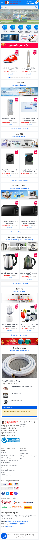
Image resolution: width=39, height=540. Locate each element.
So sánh (10, 74)
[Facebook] (3, 493)
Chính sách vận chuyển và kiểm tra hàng (9, 461)
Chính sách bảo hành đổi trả (9, 466)
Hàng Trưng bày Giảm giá (28, 31)
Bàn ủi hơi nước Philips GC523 (29, 68)
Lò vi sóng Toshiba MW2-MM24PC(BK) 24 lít (29, 222)
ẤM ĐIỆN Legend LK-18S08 (9, 273)
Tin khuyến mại (19, 348)
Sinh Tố (19, 289)
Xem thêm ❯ (19, 85)
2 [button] (12, 77)
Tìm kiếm (23, 424)
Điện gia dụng (20, 31)
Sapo (24, 537)
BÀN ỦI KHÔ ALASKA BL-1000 (10, 68)
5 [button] (19, 77)
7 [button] (25, 77)
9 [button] (29, 77)
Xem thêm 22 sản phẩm (19, 283)
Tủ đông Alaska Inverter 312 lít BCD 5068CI (29, 119)
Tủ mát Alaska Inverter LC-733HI (10, 119)
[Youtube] (11, 493)
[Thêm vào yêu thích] (6, 58)
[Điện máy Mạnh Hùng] (19, 16)
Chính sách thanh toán (8, 475)
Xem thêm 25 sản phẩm (19, 232)
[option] (19, 16)
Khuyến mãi (7, 407)
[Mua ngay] (19, 58)
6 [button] (22, 77)
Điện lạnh (12, 31)
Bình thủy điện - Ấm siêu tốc (19, 237)
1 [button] (9, 77)
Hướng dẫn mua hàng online (8, 471)
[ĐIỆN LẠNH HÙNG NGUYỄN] (13, 3)
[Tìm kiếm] (36, 7)
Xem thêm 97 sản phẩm (19, 129)
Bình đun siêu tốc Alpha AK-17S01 (29, 274)
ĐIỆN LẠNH (19, 82)
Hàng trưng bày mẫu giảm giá (28, 457)
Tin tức (22, 427)
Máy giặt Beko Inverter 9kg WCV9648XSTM (10, 170)
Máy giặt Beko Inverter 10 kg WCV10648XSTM (29, 170)
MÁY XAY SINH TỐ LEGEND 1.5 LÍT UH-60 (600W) (29, 325)
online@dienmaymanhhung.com (17, 521)
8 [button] (27, 77)
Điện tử (5, 31)
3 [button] (15, 77)
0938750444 (14, 524)
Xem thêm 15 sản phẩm (19, 335)
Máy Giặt (19, 134)
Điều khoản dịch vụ (7, 458)
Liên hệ (3, 452)
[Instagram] (16, 493)
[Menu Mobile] (2, 2)
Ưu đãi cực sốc (19, 45)
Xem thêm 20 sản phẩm (19, 180)
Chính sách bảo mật (7, 455)
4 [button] (17, 77)
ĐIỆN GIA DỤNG (19, 186)
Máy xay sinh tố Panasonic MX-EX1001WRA (10, 325)
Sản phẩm (23, 450)
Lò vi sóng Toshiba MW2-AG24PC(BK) (10, 222)
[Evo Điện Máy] (19, 143)
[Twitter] (7, 493)
